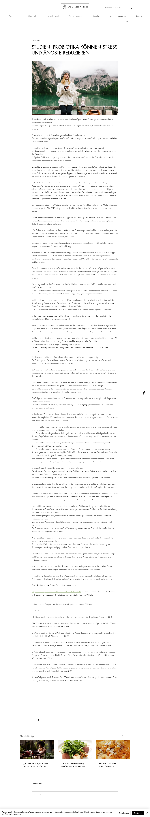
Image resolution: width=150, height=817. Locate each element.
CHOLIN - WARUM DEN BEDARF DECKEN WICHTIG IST (74, 765)
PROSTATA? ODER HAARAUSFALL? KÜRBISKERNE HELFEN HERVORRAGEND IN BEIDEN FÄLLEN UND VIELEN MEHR (113, 765)
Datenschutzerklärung (13, 814)
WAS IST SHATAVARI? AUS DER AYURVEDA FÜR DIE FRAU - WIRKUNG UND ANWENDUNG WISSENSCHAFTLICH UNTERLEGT (35, 765)
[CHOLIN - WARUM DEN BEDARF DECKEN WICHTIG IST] (75, 749)
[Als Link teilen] (38, 720)
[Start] (64, 6)
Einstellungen (124, 813)
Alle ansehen (126, 736)
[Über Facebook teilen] (33, 720)
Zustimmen (138, 813)
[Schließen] (147, 813)
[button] (127, 21)
